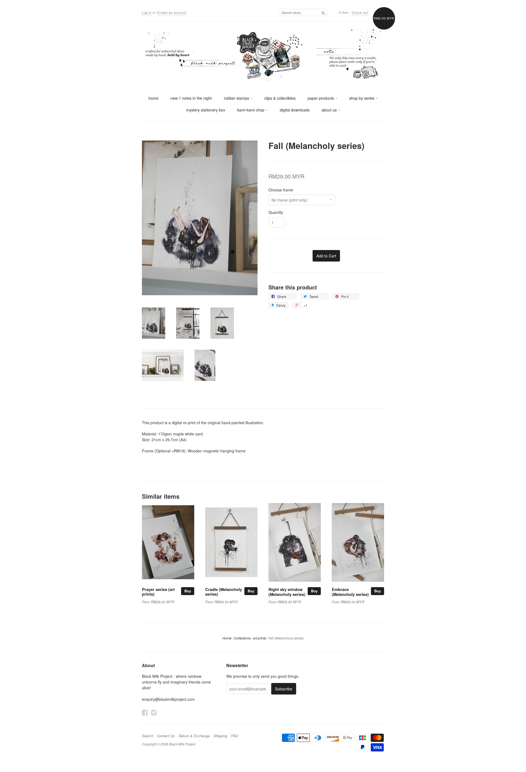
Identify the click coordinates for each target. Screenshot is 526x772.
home (153, 98)
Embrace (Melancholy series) (350, 591)
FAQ (234, 736)
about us (330, 110)
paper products (321, 98)
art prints (259, 638)
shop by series (362, 98)
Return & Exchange (194, 736)
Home (226, 638)
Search (147, 736)
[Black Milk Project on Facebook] (145, 712)
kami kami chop (251, 110)
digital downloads (295, 110)
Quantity (275, 212)
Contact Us (166, 736)
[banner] (263, 54)
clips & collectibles (280, 98)
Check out (360, 12)
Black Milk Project (182, 744)
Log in (146, 12)
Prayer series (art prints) (158, 591)
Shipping (220, 736)
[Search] (323, 12)
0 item (343, 12)
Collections (242, 638)
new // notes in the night (191, 98)
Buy (187, 590)
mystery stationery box (205, 110)
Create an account (171, 12)
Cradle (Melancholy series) (223, 591)
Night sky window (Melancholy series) (286, 591)
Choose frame (280, 189)
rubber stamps (237, 98)
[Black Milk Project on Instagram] (154, 712)
